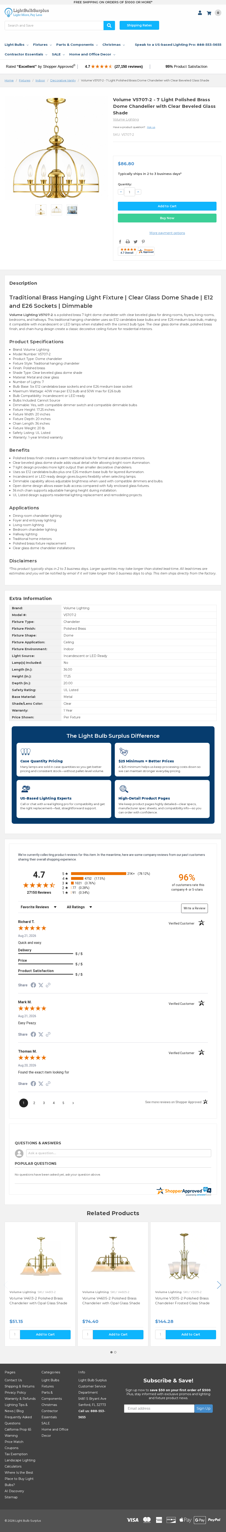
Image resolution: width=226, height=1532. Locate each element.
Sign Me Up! (113, 811)
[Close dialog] (166, 714)
